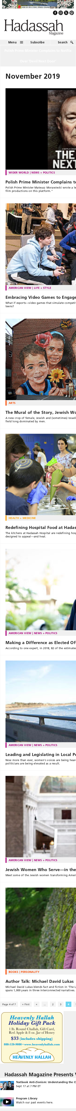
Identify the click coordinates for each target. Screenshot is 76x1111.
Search (63, 44)
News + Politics (43, 174)
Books (13, 974)
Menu (12, 44)
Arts (12, 405)
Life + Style (42, 290)
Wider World (19, 174)
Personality (30, 974)
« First (26, 1006)
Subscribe (37, 44)
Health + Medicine (22, 520)
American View (20, 290)
